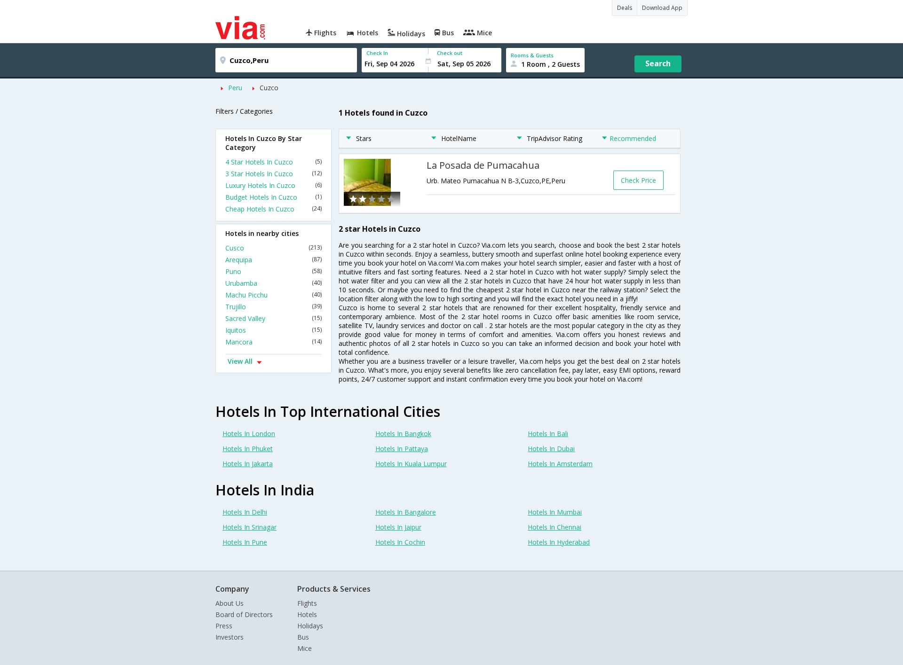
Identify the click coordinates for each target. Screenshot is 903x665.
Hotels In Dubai (551, 448)
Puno (273, 271)
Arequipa (273, 259)
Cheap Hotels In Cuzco (273, 208)
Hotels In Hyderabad (559, 542)
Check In (377, 52)
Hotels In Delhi (244, 512)
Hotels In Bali (548, 433)
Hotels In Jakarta (247, 463)
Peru (235, 87)
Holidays (310, 625)
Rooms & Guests (532, 55)
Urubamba (273, 283)
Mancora (273, 341)
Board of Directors (244, 614)
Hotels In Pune (244, 542)
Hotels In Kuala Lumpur (411, 463)
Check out (449, 52)
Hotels (307, 614)
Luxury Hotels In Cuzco (273, 185)
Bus (303, 637)
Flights (307, 603)
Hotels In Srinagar (249, 527)
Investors (229, 637)
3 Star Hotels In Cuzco (273, 173)
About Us (229, 603)
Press (223, 625)
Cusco (273, 247)
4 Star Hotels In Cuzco (273, 161)
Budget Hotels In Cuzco (273, 197)
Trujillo (273, 306)
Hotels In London (248, 433)
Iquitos (273, 330)
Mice (304, 648)
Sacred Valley (273, 318)
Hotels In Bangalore (405, 512)
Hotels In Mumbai (555, 512)
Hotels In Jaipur (398, 527)
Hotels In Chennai (554, 527)
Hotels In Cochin (400, 542)
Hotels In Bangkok (403, 433)
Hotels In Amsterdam (560, 463)
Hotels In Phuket (247, 448)
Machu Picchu (273, 294)
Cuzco (269, 87)
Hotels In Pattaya (401, 448)
